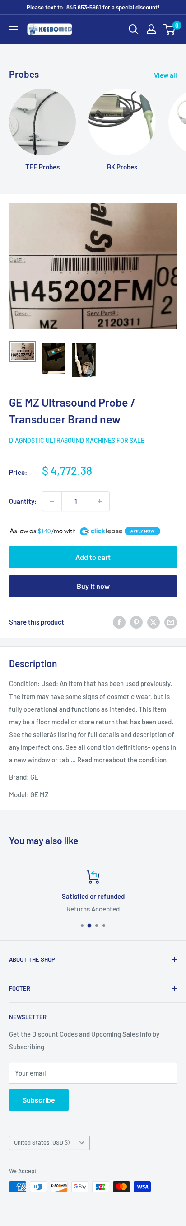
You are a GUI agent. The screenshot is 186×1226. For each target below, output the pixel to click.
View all (165, 75)
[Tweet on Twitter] (153, 622)
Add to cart (93, 557)
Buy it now (93, 586)
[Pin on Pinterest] (136, 622)
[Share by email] (170, 622)
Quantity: (23, 501)
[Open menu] (13, 29)
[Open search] (134, 29)
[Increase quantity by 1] (99, 501)
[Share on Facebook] (119, 622)
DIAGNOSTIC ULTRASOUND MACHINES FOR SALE (76, 440)
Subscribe (39, 1099)
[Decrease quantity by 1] (51, 501)
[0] (169, 29)
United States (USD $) (42, 1142)
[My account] (151, 29)
